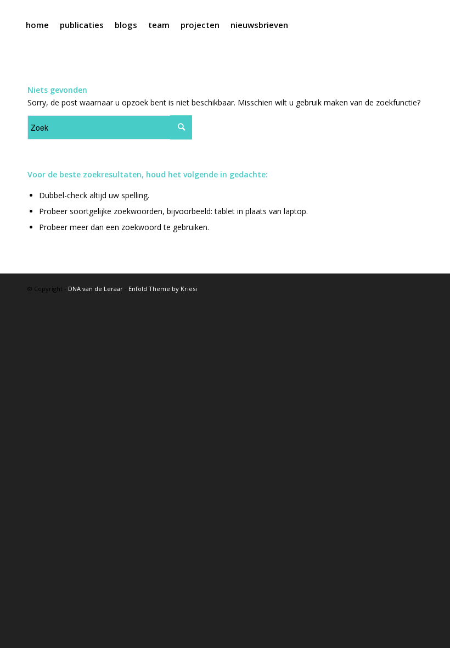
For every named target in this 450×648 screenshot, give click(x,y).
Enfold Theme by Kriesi (162, 288)
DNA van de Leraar (95, 288)
